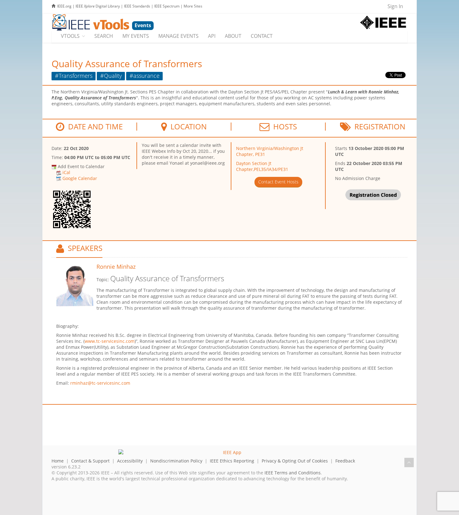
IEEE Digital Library (98, 6)
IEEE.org (64, 6)
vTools (70, 35)
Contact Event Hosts (278, 182)
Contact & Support (90, 461)
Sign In (395, 6)
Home (58, 461)
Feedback (345, 461)
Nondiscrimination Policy (176, 461)
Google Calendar (79, 178)
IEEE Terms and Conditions (292, 473)
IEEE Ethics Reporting (232, 461)
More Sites (193, 6)
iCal (66, 172)
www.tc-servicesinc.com (110, 341)
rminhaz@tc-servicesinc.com (100, 383)
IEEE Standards (137, 6)
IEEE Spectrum (167, 6)
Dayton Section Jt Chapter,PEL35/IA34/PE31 (262, 166)
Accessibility (130, 461)
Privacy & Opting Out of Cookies (295, 461)
